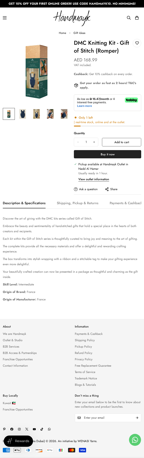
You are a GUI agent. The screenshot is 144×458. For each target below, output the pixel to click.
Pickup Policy (83, 346)
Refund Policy (83, 353)
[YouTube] (34, 429)
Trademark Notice (86, 378)
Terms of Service (85, 372)
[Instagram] (19, 429)
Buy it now (108, 154)
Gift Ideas (79, 33)
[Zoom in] (62, 46)
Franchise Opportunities (18, 359)
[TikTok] (41, 429)
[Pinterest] (4, 429)
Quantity (79, 133)
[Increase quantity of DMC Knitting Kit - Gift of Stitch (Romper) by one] (94, 142)
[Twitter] (26, 429)
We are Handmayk (14, 334)
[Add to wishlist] (137, 43)
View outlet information (93, 179)
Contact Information (15, 365)
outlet (120, 122)
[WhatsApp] (49, 429)
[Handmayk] (72, 17)
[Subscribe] (137, 417)
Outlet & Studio (12, 340)
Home (62, 33)
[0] (137, 17)
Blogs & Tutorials (85, 385)
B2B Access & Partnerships (20, 353)
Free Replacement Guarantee (93, 365)
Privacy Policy (83, 359)
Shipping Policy (85, 340)
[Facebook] (11, 429)
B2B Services (11, 346)
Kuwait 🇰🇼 (9, 403)
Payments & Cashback (89, 334)
